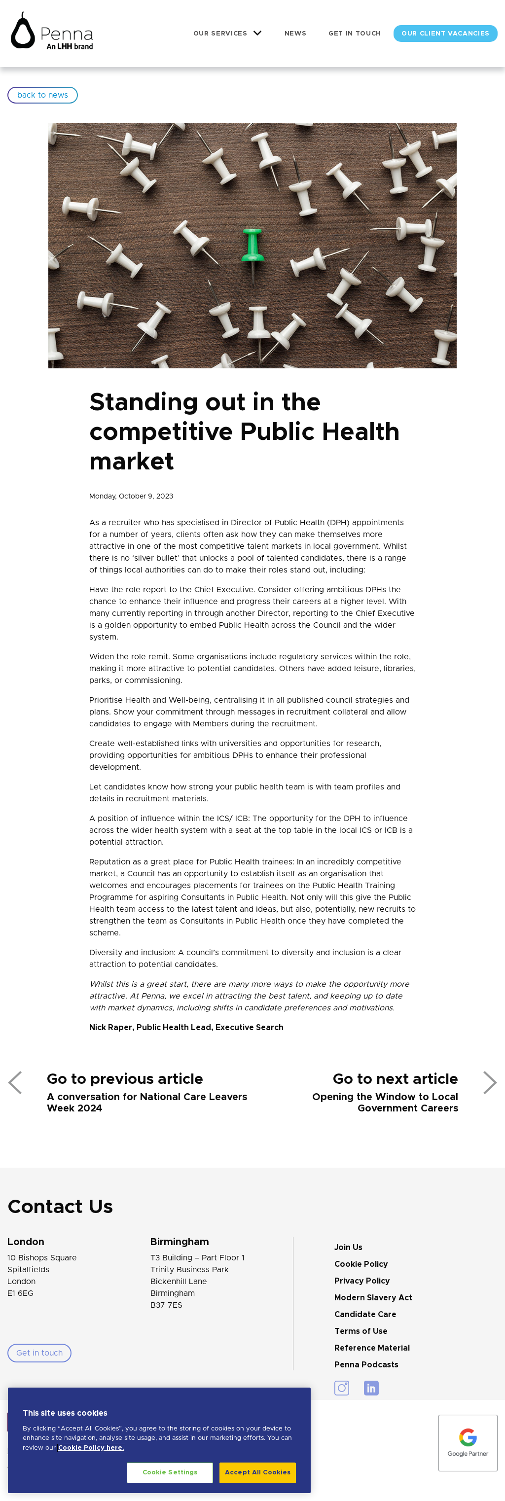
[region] (159, 1440)
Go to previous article (125, 1079)
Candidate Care (365, 1315)
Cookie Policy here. (91, 1448)
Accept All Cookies (257, 1472)
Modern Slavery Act (373, 1298)
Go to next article (395, 1079)
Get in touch (354, 34)
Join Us (348, 1247)
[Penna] (51, 33)
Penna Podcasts (366, 1365)
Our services (220, 34)
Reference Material (372, 1348)
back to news (42, 95)
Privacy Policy (362, 1281)
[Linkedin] (371, 1388)
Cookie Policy (361, 1264)
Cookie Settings (170, 1472)
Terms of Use (361, 1331)
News (296, 34)
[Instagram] (341, 1388)
